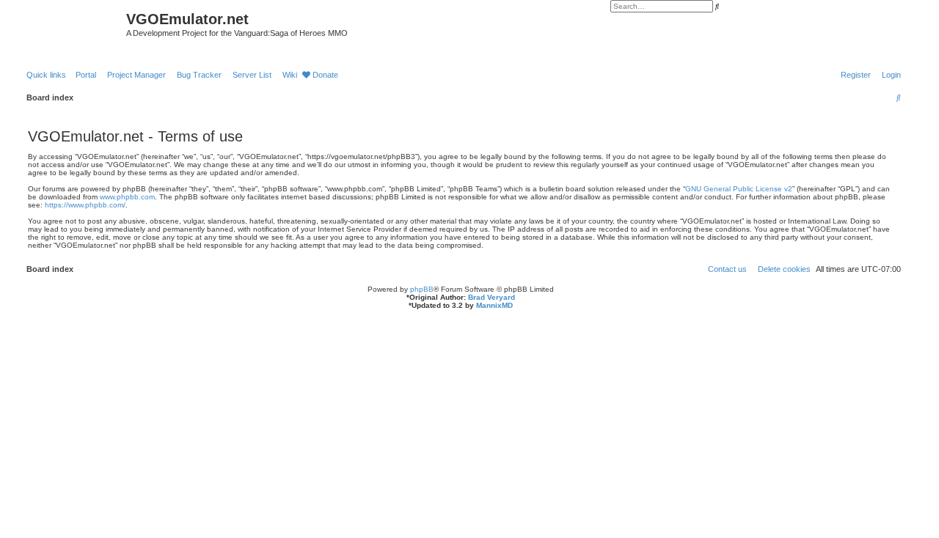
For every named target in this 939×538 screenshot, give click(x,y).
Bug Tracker (199, 74)
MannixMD (494, 305)
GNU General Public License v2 (738, 189)
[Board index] (63, 23)
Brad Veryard (491, 297)
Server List (252, 74)
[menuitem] (888, 75)
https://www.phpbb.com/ (85, 205)
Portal (86, 74)
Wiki (289, 74)
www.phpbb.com (127, 197)
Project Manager (136, 74)
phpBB (422, 289)
